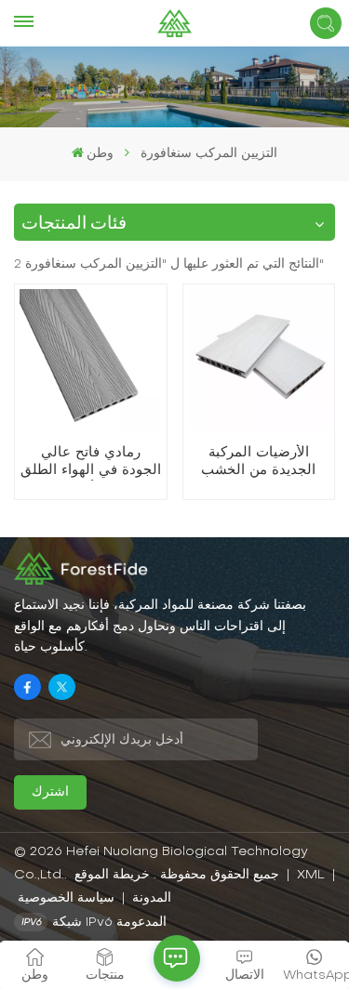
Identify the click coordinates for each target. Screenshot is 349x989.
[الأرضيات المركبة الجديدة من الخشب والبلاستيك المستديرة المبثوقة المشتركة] (258, 359)
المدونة (149, 898)
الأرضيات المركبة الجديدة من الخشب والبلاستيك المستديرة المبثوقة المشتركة (258, 463)
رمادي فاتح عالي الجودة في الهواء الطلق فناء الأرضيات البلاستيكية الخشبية (90, 463)
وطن (100, 154)
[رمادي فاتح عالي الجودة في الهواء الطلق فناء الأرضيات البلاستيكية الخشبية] (90, 359)
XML (311, 875)
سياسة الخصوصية (66, 898)
